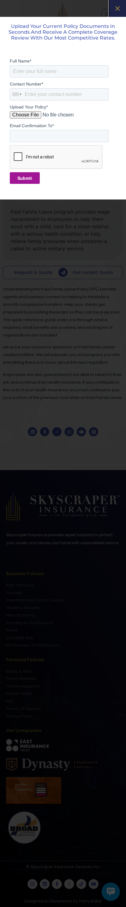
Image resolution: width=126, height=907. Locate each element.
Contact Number (26, 84)
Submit (24, 178)
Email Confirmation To (32, 125)
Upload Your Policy (29, 106)
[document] (63, 453)
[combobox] (17, 94)
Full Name (20, 61)
